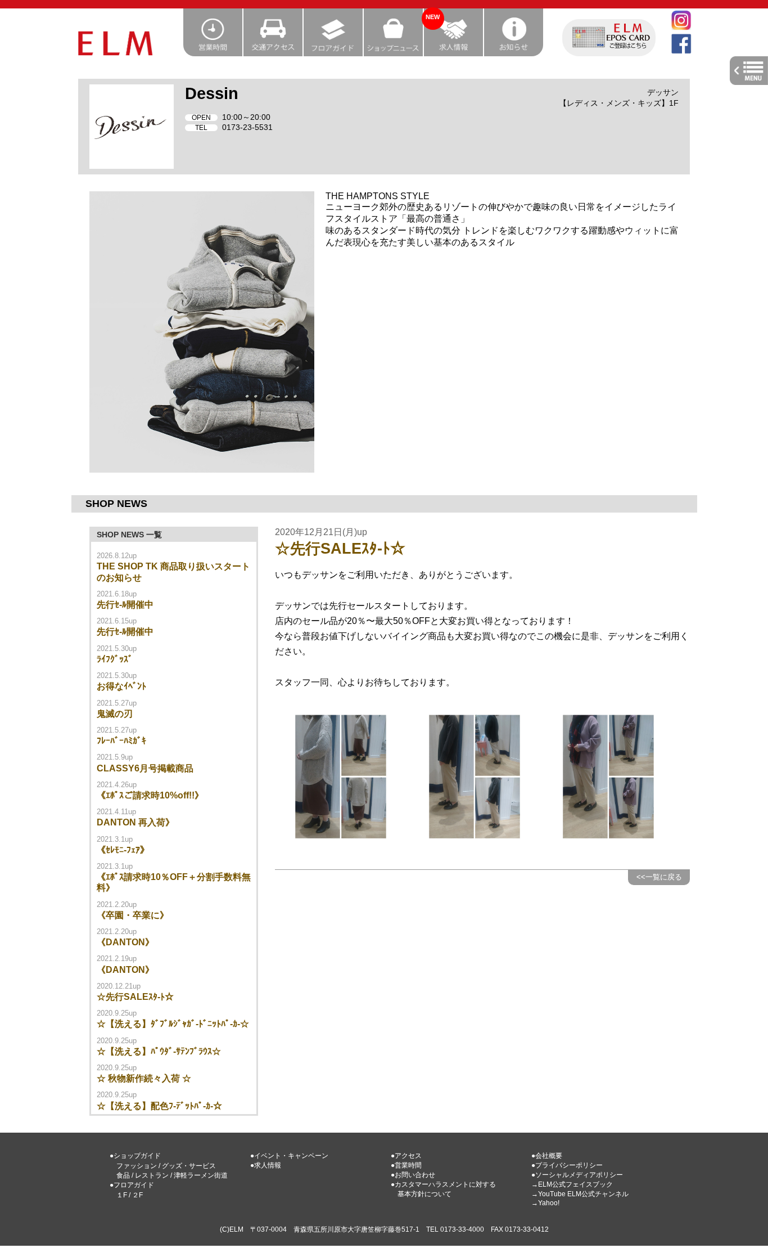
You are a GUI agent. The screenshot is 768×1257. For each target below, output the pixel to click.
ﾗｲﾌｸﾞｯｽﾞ (115, 659)
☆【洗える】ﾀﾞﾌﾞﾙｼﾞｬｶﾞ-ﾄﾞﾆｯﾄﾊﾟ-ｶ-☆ (173, 1024)
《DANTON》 (125, 942)
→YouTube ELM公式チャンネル (580, 1194)
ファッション (136, 1166)
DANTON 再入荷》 (135, 822)
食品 (123, 1175)
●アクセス (406, 1156)
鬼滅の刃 (115, 714)
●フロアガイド (132, 1185)
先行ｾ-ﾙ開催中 (125, 604)
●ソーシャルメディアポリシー (577, 1175)
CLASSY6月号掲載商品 (145, 768)
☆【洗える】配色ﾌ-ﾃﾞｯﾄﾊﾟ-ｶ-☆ (159, 1106)
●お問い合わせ (413, 1175)
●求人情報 (265, 1165)
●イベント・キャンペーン (289, 1156)
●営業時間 (406, 1165)
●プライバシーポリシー (567, 1165)
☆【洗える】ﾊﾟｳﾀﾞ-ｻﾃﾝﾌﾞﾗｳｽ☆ (159, 1051)
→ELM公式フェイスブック (572, 1184)
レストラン (152, 1175)
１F (121, 1195)
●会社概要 (546, 1156)
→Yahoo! (545, 1203)
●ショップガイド (135, 1156)
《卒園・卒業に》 (133, 915)
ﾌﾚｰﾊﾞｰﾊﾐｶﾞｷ (121, 741)
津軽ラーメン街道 (201, 1175)
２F (137, 1195)
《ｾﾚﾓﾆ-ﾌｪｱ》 (123, 850)
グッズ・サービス (189, 1166)
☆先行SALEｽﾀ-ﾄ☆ (135, 997)
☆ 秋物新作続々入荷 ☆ (144, 1078)
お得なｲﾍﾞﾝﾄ (121, 686)
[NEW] (454, 52)
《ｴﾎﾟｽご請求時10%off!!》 (150, 795)
